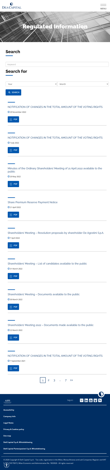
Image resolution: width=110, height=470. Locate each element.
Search (15, 92)
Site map (7, 436)
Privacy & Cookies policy (13, 429)
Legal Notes (8, 423)
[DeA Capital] (11, 5)
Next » (71, 380)
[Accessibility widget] (6, 465)
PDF (15, 119)
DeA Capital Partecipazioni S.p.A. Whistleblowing (24, 448)
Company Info (9, 416)
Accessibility (8, 410)
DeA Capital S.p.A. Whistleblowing (17, 442)
